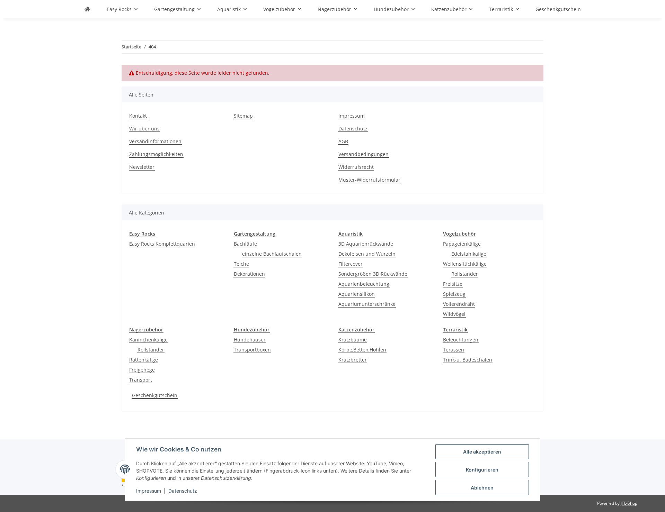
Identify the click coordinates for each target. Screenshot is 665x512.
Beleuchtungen (460, 339)
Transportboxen (252, 349)
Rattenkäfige (143, 359)
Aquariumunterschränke (367, 304)
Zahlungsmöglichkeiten (156, 154)
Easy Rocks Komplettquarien (162, 243)
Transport (140, 379)
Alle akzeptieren (482, 452)
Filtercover (350, 263)
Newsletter (141, 167)
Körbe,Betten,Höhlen (362, 349)
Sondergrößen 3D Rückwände (372, 274)
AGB (343, 141)
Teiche (241, 263)
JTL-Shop (629, 503)
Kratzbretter (352, 359)
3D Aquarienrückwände (365, 243)
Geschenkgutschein (154, 395)
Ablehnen (482, 488)
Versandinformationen (155, 141)
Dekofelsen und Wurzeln (367, 253)
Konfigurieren (482, 470)
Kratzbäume (352, 339)
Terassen (453, 349)
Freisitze (452, 284)
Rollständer (464, 274)
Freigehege (142, 369)
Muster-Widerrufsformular (369, 179)
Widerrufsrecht (356, 167)
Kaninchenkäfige (148, 339)
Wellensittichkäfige (465, 263)
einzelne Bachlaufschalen (272, 253)
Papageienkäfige (462, 243)
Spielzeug (454, 294)
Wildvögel (454, 314)
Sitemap (243, 115)
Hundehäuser (250, 339)
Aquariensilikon (356, 294)
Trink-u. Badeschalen (467, 359)
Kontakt (138, 115)
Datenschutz (182, 491)
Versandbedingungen (363, 154)
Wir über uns (144, 128)
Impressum (148, 491)
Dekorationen (249, 274)
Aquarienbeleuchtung (363, 284)
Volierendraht (459, 304)
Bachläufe (245, 243)
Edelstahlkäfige (468, 253)
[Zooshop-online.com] (87, 9)
